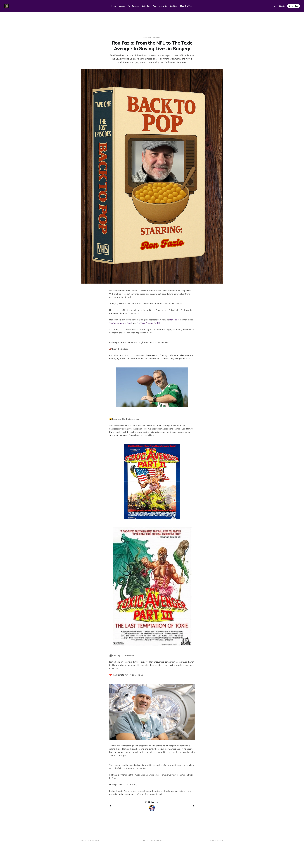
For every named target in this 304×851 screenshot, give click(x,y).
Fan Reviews (133, 6)
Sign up (144, 840)
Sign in (282, 6)
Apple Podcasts (156, 840)
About (122, 6)
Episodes (146, 6)
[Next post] (193, 806)
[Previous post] (110, 806)
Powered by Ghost (216, 840)
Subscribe (293, 6)
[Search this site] (274, 6)
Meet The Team (186, 6)
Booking (173, 6)
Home (113, 6)
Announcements (160, 6)
